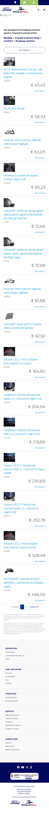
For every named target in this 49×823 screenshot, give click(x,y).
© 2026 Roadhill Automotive (24, 786)
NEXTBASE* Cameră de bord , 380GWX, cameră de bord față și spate (23, 582)
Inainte (33, 607)
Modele (8, 37)
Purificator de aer (14, 108)
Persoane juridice (11, 701)
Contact (8, 683)
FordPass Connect (12, 729)
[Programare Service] (33, 2)
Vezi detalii (39, 91)
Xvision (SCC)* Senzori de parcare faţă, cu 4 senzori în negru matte (24, 469)
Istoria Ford (9, 746)
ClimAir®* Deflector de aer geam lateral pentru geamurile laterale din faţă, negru (24, 253)
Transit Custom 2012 (27, 37)
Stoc (7, 680)
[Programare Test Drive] (24, 2)
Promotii (8, 673)
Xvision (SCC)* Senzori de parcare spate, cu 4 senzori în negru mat (21, 508)
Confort (9, 40)
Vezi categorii (24, 50)
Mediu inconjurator (12, 750)
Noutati (8, 743)
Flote (7, 659)
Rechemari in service (13, 725)
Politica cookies (24, 793)
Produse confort (25, 40)
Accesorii (9, 722)
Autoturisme (10, 652)
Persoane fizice (11, 697)
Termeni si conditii (24, 789)
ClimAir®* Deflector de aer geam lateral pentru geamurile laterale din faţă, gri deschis (24, 214)
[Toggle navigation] (44, 9)
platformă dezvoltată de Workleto (24, 797)
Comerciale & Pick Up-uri (14, 656)
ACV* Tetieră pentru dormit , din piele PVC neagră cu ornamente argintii (23, 73)
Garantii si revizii (11, 718)
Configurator (10, 676)
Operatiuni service (12, 715)
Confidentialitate (23, 791)
